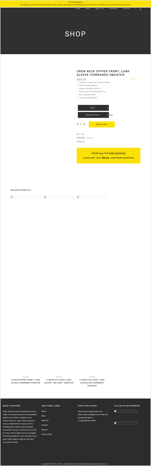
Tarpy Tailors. (58, 464)
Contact (45, 425)
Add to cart (101, 124)
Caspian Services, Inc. (100, 464)
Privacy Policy (47, 434)
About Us (45, 421)
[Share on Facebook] (86, 142)
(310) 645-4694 (89, 421)
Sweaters (89, 138)
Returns (45, 430)
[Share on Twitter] (89, 142)
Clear (111, 115)
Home (44, 411)
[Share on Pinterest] (94, 142)
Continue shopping (122, 158)
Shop (43, 416)
